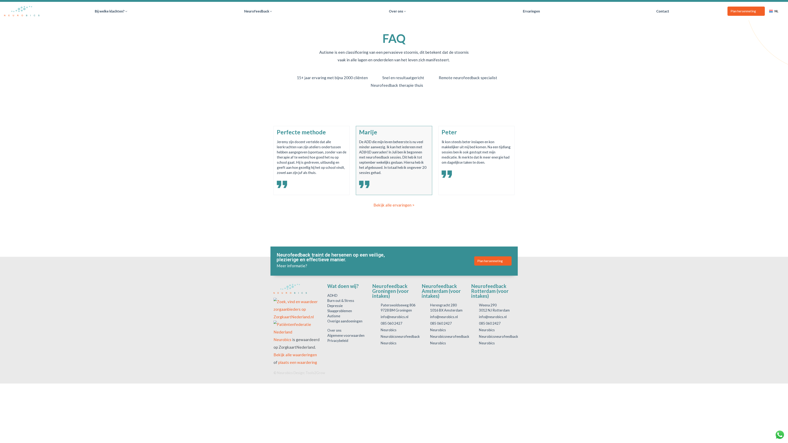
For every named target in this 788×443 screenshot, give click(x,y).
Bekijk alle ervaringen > (394, 205)
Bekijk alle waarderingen (295, 354)
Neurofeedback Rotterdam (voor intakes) (490, 291)
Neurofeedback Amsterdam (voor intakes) (441, 291)
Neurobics (282, 339)
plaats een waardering (297, 362)
